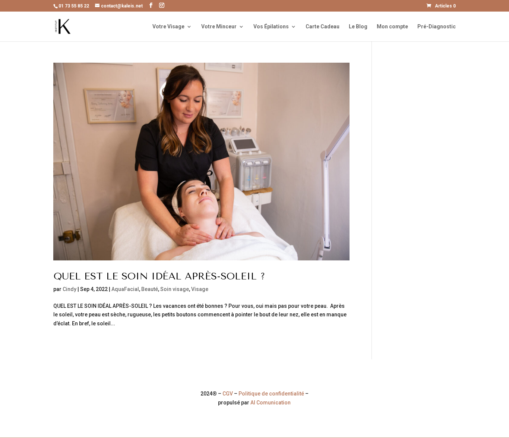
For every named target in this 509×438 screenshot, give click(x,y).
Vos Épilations (271, 26)
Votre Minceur (219, 26)
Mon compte (392, 26)
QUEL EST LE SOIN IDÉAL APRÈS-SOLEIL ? (159, 276)
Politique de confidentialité (271, 394)
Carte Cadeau (322, 26)
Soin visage (174, 289)
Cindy (69, 289)
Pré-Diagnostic (436, 26)
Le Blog (358, 26)
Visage (199, 289)
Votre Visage (168, 26)
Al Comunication (270, 403)
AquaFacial (125, 289)
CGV (227, 394)
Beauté (149, 289)
